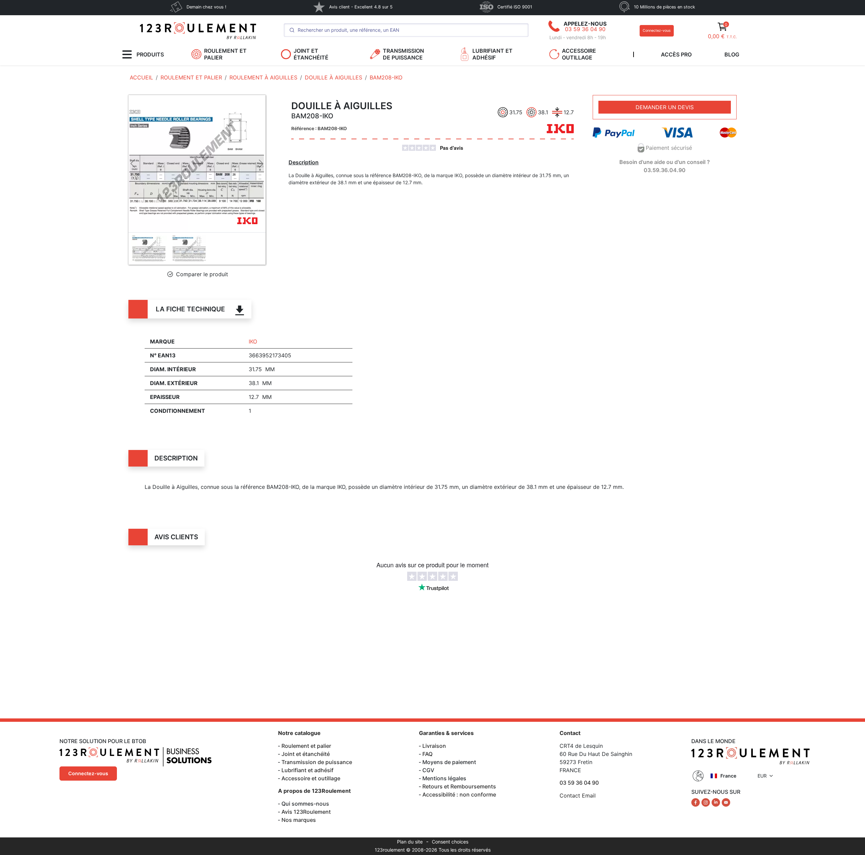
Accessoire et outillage (310, 778)
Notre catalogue (299, 733)
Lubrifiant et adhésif (307, 770)
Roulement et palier (306, 745)
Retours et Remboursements (459, 786)
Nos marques (298, 819)
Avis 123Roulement (306, 811)
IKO (253, 341)
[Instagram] (706, 802)
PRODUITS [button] (150, 54)
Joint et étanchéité (305, 754)
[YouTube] (726, 802)
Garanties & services (446, 733)
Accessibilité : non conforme (459, 794)
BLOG (731, 54)
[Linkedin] (717, 802)
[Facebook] (696, 802)
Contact (570, 733)
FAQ (427, 754)
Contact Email (578, 795)
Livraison (434, 745)
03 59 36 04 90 (585, 29)
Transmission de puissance (316, 762)
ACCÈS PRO (676, 54)
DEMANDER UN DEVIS (665, 107)
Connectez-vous (657, 30)
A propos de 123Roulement (314, 790)
